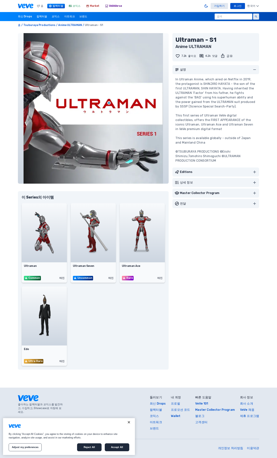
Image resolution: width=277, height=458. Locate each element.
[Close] (129, 422)
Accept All (117, 447)
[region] (69, 436)
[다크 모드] (206, 6)
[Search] (256, 17)
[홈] (25, 6)
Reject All (89, 447)
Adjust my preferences (25, 447)
